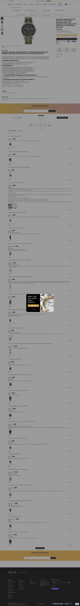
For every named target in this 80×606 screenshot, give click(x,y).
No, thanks (33, 309)
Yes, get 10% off (33, 305)
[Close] (53, 295)
